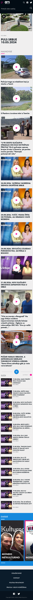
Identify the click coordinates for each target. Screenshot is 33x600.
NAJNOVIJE (6, 51)
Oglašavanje (16, 573)
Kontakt (16, 578)
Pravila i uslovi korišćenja (16, 587)
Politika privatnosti (16, 583)
